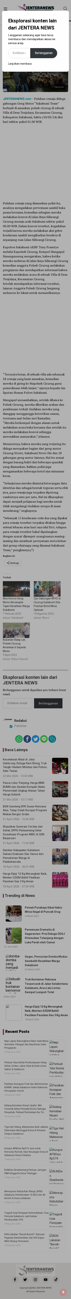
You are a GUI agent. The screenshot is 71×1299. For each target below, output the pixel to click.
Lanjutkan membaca (20, 64)
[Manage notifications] (63, 1292)
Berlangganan (44, 53)
